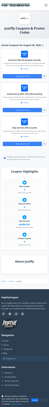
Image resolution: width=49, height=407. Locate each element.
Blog (5, 353)
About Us (9, 373)
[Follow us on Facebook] (3, 314)
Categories (8, 349)
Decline (43, 400)
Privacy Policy (10, 377)
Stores (11, 281)
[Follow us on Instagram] (16, 314)
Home (3, 281)
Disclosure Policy (12, 385)
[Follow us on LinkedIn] (23, 314)
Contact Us (25, 358)
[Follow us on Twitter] (10, 314)
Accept (34, 400)
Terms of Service (12, 381)
